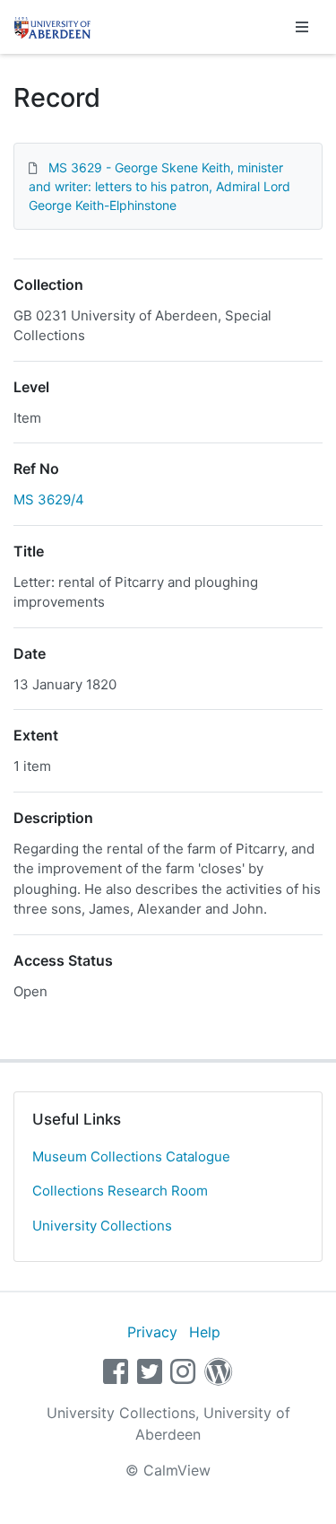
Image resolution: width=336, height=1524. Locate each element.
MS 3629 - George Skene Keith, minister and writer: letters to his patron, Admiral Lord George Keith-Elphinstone (159, 186)
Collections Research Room (120, 1190)
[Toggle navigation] (302, 27)
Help (204, 1332)
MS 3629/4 (48, 499)
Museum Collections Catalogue (131, 1156)
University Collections (102, 1225)
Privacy (152, 1332)
